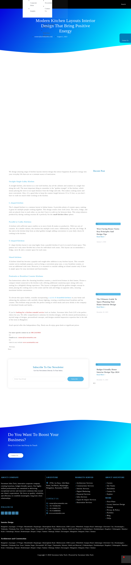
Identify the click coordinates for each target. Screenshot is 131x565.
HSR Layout (70, 526)
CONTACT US (52, 499)
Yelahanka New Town (16, 529)
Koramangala (119, 526)
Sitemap (109, 507)
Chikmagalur (116, 529)
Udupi (39, 531)
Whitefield (79, 526)
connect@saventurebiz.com (27, 337)
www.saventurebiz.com (30, 342)
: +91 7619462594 (54, 506)
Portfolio (109, 513)
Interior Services (82, 489)
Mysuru (65, 529)
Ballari (57, 531)
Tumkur (45, 531)
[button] (43, 46)
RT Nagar (48, 529)
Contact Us (125, 40)
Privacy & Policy (113, 510)
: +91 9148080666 (54, 511)
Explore (109, 494)
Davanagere (65, 531)
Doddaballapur (99, 529)
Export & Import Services (86, 500)
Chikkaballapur (88, 529)
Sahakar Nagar (30, 529)
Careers (109, 483)
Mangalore (74, 531)
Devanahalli (40, 529)
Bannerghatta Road (49, 526)
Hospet (33, 531)
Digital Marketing (83, 491)
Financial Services (83, 494)
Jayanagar (12, 526)
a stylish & (59, 298)
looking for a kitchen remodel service (30, 312)
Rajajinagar (38, 526)
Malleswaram (61, 526)
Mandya (125, 529)
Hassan (17, 531)
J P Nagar (20, 526)
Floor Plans (110, 502)
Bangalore (4, 526)
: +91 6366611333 (54, 508)
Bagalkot (108, 529)
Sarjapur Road (89, 526)
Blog (108, 515)
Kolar (3, 531)
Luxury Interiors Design (115, 504)
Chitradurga (10, 531)
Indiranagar (99, 526)
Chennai (93, 531)
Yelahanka (4, 529)
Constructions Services (85, 486)
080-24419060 (36, 332)
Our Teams (110, 486)
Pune (87, 531)
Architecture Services (84, 483)
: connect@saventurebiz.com (57, 503)
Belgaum (81, 531)
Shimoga (51, 531)
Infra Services (81, 497)
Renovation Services (84, 502)
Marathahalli (28, 526)
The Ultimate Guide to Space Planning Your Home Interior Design (107, 302)
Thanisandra (57, 529)
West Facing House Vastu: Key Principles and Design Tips (108, 231)
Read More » (101, 237)
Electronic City (109, 526)
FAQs (108, 518)
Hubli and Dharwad (75, 529)
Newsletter (110, 489)
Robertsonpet (25, 531)
